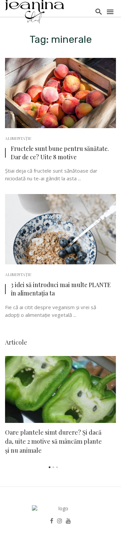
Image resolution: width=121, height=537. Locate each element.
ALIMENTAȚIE (18, 138)
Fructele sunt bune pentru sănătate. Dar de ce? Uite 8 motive (60, 153)
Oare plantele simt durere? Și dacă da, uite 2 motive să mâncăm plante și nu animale (53, 441)
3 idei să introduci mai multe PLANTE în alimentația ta (61, 289)
